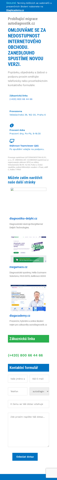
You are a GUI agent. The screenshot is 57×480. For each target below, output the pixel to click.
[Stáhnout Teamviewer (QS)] (11, 141)
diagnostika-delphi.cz (23, 218)
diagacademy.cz (20, 315)
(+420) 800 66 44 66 (21, 99)
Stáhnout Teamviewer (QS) (24, 145)
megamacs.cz (18, 267)
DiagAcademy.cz (15, 10)
